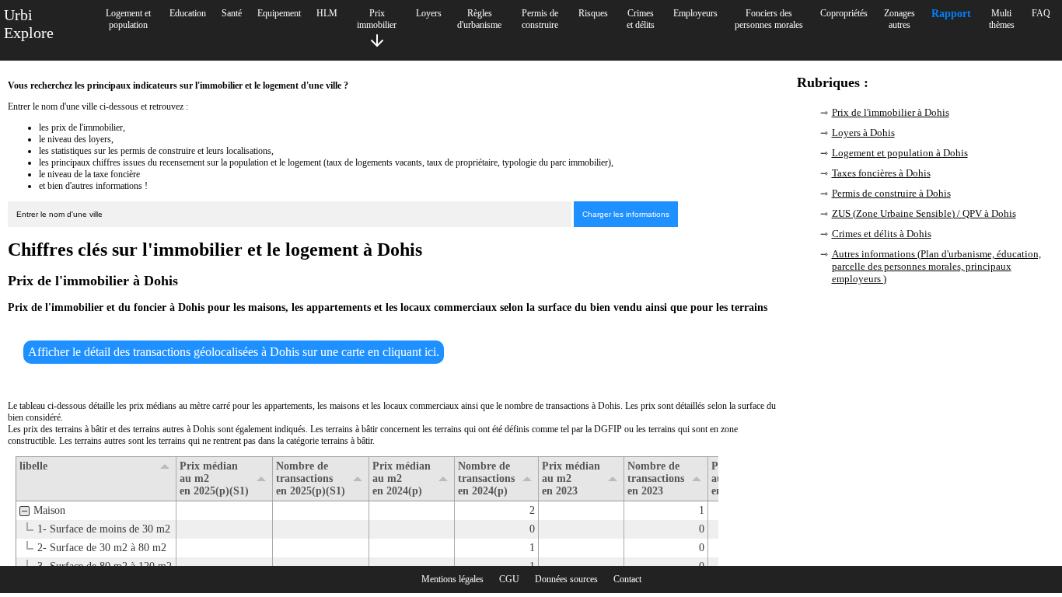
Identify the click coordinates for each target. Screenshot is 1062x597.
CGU (509, 579)
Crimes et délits (641, 19)
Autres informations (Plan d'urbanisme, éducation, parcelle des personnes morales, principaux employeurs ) (936, 266)
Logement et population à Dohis (900, 153)
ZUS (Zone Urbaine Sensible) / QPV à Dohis (924, 213)
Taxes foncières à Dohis (881, 173)
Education (187, 13)
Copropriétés (844, 13)
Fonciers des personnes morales (769, 19)
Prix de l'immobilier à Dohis (890, 112)
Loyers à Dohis (863, 132)
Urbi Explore (29, 23)
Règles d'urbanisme (479, 19)
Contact (627, 579)
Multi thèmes (1002, 19)
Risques (593, 13)
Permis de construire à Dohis (891, 193)
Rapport (951, 13)
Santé (232, 13)
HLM (326, 13)
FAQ (1041, 13)
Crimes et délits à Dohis (881, 233)
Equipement (279, 13)
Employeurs (695, 13)
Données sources (566, 579)
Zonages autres (899, 19)
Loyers (429, 13)
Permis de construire (540, 19)
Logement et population (128, 19)
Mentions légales (452, 579)
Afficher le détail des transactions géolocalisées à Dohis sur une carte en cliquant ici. (233, 351)
